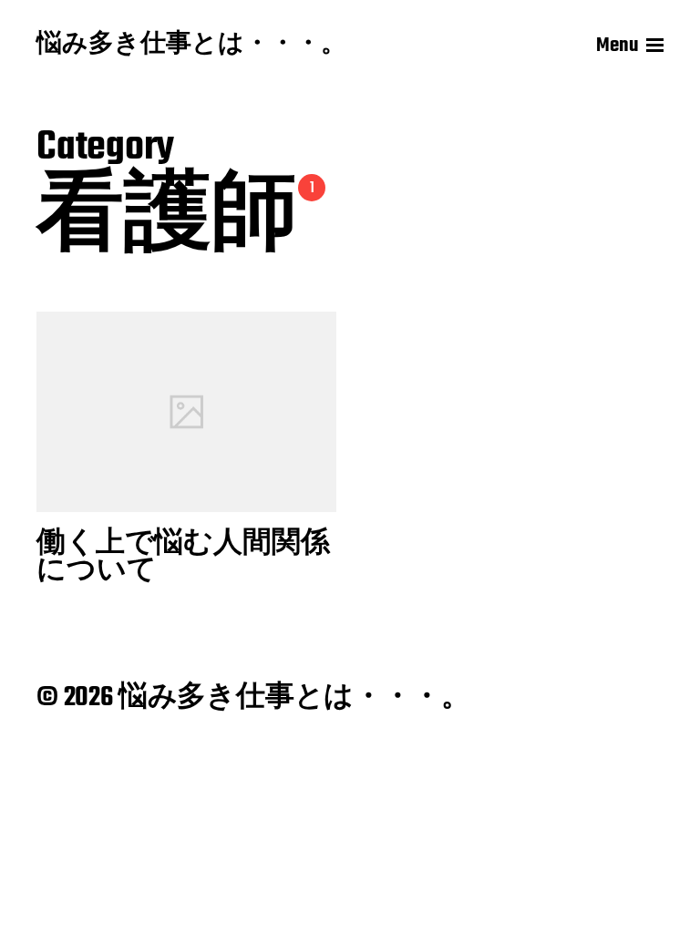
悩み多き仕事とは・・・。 (191, 45)
